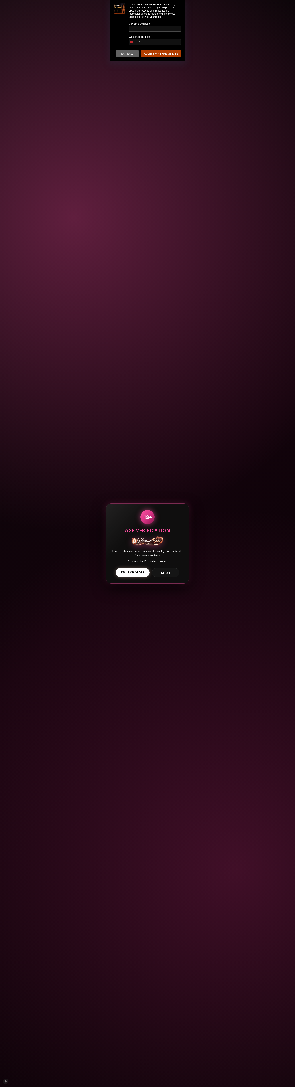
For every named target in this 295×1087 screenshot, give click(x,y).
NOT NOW (127, 53)
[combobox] (136, 42)
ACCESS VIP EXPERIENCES (161, 53)
